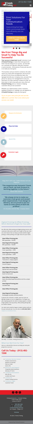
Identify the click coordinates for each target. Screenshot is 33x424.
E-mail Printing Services (16, 407)
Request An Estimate (15, 113)
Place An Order (13, 126)
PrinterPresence (19, 422)
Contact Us (8, 378)
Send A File (12, 139)
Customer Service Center (13, 359)
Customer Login (13, 152)
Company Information (12, 372)
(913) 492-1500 (25, 2)
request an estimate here (9, 310)
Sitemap (16, 412)
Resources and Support (12, 367)
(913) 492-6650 (18, 406)
